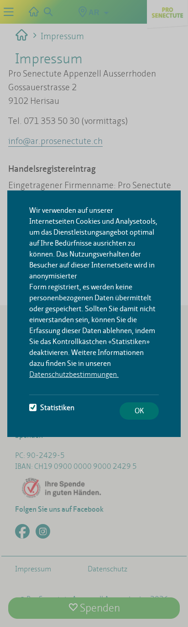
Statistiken (57, 407)
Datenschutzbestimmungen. (74, 374)
